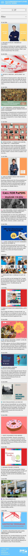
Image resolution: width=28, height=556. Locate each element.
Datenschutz (5, 554)
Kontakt (3, 551)
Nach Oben (5, 549)
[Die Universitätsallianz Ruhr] (23, 551)
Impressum (4, 552)
